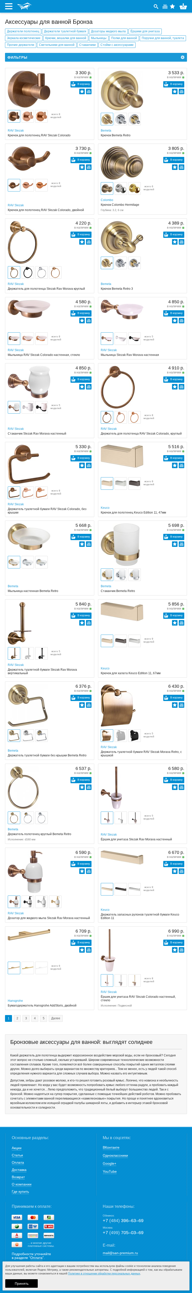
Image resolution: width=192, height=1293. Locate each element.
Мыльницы (98, 38)
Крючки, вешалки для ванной (65, 38)
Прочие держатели (20, 45)
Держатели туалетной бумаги (65, 31)
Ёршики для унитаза (145, 31)
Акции (17, 1148)
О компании (22, 1184)
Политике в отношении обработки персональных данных (104, 1273)
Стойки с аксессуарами (117, 45)
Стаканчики (87, 45)
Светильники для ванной (56, 45)
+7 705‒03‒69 (123, 1232)
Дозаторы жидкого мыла (108, 31)
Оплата (18, 1162)
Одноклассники (115, 1155)
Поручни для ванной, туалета (163, 38)
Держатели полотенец (23, 31)
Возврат (18, 1177)
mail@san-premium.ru (120, 1253)
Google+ (109, 1163)
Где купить (20, 1191)
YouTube (110, 1171)
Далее (55, 1018)
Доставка (19, 1170)
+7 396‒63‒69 (123, 1220)
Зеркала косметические (23, 38)
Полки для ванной (124, 38)
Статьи (17, 1155)
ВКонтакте (111, 1147)
